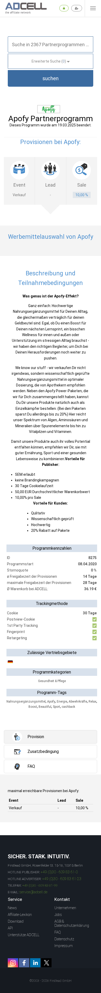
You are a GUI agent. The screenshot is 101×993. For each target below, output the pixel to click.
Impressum (63, 946)
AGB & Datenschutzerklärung (71, 923)
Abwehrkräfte (78, 701)
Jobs (58, 915)
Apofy (51, 701)
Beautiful (45, 707)
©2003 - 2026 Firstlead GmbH (50, 981)
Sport (56, 707)
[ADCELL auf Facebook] (24, 962)
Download (16, 921)
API (10, 928)
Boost (32, 707)
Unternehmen (65, 908)
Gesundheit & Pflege (52, 681)
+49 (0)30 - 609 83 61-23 (61, 879)
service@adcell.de (33, 892)
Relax (92, 701)
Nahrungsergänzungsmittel (26, 701)
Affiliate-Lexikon (20, 915)
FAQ (57, 932)
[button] (50, 78)
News (12, 908)
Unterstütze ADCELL (23, 935)
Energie (62, 701)
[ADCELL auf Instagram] (13, 962)
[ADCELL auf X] (46, 962)
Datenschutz (64, 939)
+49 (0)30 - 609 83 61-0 (59, 872)
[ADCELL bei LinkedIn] (35, 962)
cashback (68, 707)
